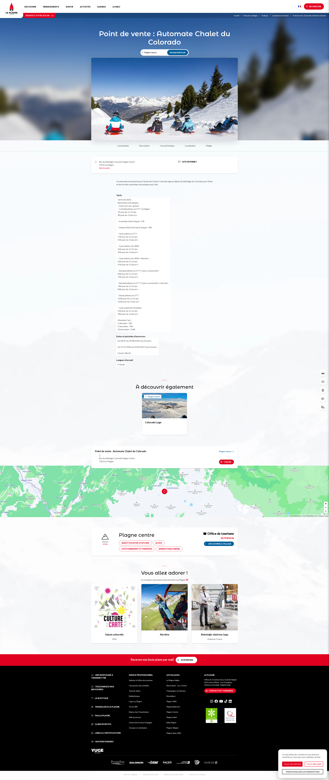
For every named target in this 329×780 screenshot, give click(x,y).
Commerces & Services (280, 16)
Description (144, 145)
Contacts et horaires (221, 690)
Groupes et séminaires (138, 728)
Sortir (69, 7)
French (299, 6)
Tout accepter (292, 764)
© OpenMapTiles (295, 516)
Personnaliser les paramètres (302, 771)
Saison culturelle (114, 634)
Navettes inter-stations (135, 543)
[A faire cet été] (322, 373)
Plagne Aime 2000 (173, 733)
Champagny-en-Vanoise (176, 691)
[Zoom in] (326, 504)
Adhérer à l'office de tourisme (141, 680)
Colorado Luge (153, 422)
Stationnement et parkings (137, 549)
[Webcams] (322, 390)
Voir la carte (104, 168)
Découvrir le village (219, 544)
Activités (85, 7)
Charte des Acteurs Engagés (140, 722)
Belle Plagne (171, 722)
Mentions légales (130, 774)
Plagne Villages (172, 728)
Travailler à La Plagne (107, 707)
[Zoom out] (326, 507)
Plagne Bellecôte (173, 707)
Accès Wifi (133, 707)
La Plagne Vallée (172, 680)
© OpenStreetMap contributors (311, 516)
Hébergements (51, 7)
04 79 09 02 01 (227, 538)
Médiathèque (134, 696)
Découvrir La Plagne (250, 16)
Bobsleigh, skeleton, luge (214, 634)
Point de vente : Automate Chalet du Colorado (309, 16)
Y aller (227, 462)
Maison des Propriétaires (139, 712)
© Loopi (325, 516)
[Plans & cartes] (322, 381)
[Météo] (322, 398)
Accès (159, 543)
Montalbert (171, 696)
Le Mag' (116, 7)
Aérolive (164, 634)
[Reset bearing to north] (326, 511)
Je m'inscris (187, 660)
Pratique (265, 16)
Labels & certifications (107, 733)
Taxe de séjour (135, 691)
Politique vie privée (150, 774)
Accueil (236, 16)
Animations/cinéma (169, 549)
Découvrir (30, 7)
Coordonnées (123, 145)
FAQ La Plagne (102, 715)
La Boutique (101, 698)
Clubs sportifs (102, 724)
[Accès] (322, 407)
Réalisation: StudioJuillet (174, 774)
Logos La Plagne (135, 701)
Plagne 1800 (171, 701)
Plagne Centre (154, 396)
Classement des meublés (139, 685)
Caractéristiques (167, 145)
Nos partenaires (104, 741)
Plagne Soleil (171, 717)
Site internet (189, 162)
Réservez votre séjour (38, 15)
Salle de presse (135, 717)
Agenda (101, 7)
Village (209, 145)
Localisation (190, 145)
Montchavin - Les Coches (176, 685)
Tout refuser (314, 764)
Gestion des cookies (197, 774)
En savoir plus (177, 52)
